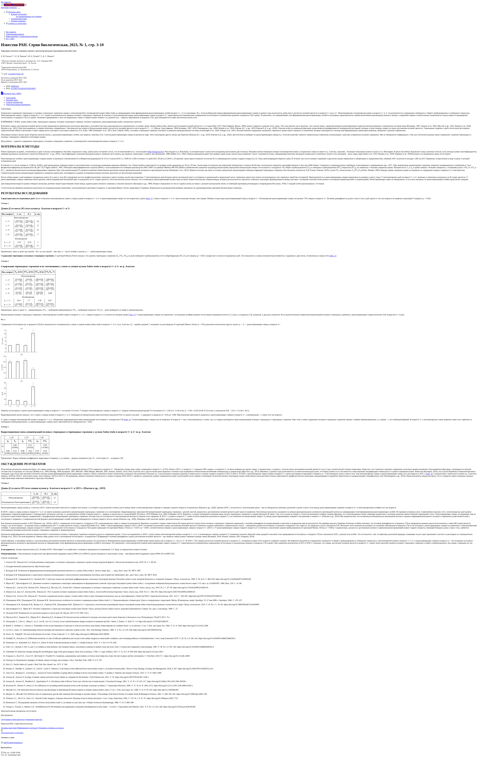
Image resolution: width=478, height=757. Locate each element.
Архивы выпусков (19, 19)
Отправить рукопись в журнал (51, 728)
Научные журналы (9, 7)
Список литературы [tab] (14, 102)
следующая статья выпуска (12, 719)
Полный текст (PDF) (12, 94)
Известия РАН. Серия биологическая (21, 36)
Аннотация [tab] (11, 98)
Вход (8, 5)
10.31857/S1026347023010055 (23, 88)
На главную (6, 2)
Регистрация (18, 5)
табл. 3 (127, 419)
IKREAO (15, 86)
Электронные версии (15, 34)
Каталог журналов (19, 14)
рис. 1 (132, 315)
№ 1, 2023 (10, 39)
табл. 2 (333, 256)
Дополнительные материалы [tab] (18, 104)
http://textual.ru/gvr (155, 152)
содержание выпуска (33, 719)
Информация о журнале (27, 728)
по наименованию (23, 16)
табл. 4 (429, 474)
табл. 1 (149, 198)
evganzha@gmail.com (16, 74)
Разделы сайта (14, 12)
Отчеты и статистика (17, 23)
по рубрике (37, 16)
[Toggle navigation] (19, 8)
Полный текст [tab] (12, 100)
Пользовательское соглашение (12, 733)
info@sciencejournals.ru (13, 743)
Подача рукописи (18, 21)
